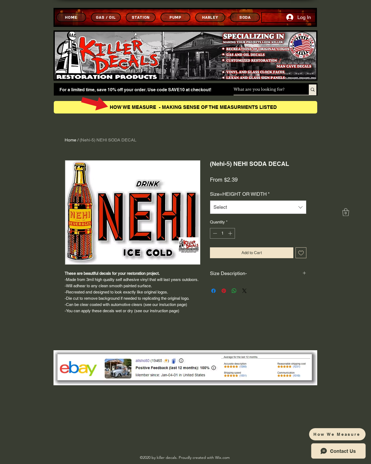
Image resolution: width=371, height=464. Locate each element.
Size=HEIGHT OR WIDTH (240, 194)
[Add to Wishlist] (301, 252)
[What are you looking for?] (312, 89)
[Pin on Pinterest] (224, 291)
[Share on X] (244, 291)
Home (70, 140)
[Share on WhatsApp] (234, 291)
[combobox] (258, 207)
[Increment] (230, 233)
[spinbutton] (222, 233)
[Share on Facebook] (213, 291)
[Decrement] (214, 233)
